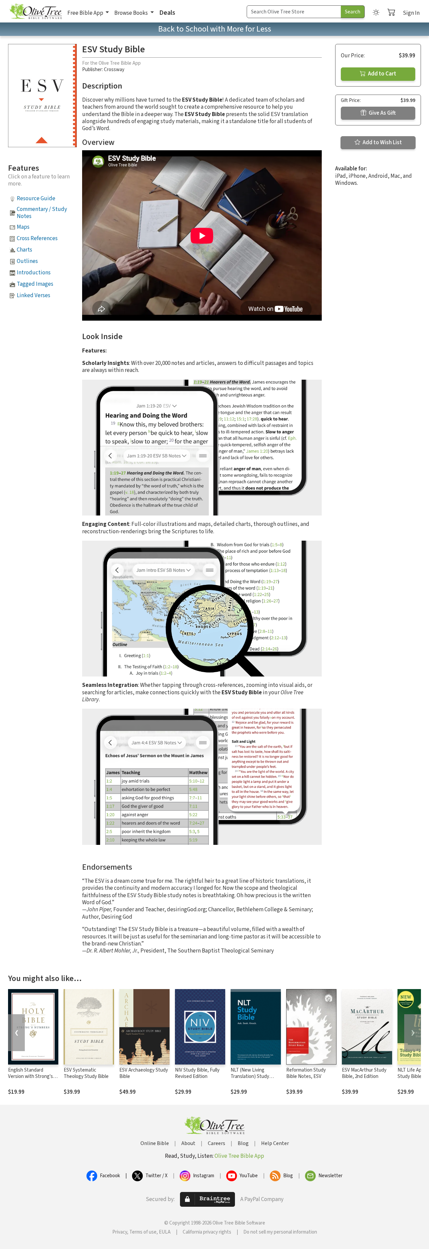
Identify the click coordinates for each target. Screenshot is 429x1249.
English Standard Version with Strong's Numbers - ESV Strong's (33, 1076)
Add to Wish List (382, 143)
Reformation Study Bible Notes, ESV (306, 1073)
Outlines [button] (27, 261)
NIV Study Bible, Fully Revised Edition (197, 1073)
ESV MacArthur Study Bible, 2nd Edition (364, 1073)
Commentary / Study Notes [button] (42, 212)
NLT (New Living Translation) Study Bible (250, 1076)
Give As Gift (382, 113)
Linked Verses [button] (33, 295)
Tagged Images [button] (35, 284)
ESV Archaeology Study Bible (143, 1073)
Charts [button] (24, 250)
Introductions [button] (34, 273)
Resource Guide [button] (36, 199)
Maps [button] (23, 227)
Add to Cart (381, 74)
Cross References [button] (37, 238)
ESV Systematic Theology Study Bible (86, 1073)
